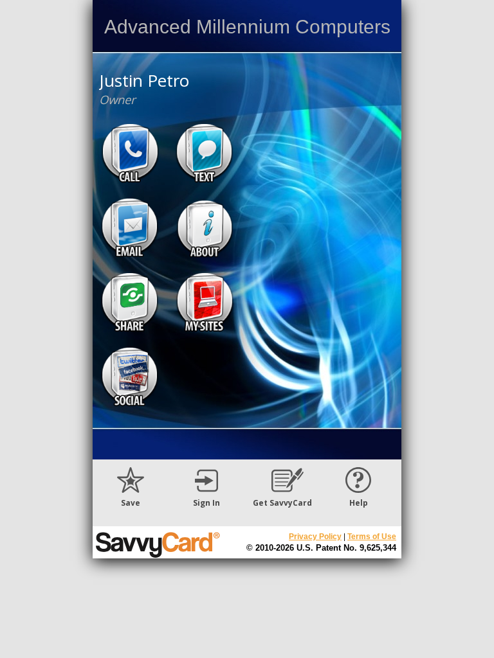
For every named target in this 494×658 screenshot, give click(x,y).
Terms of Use (371, 536)
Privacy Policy (315, 536)
